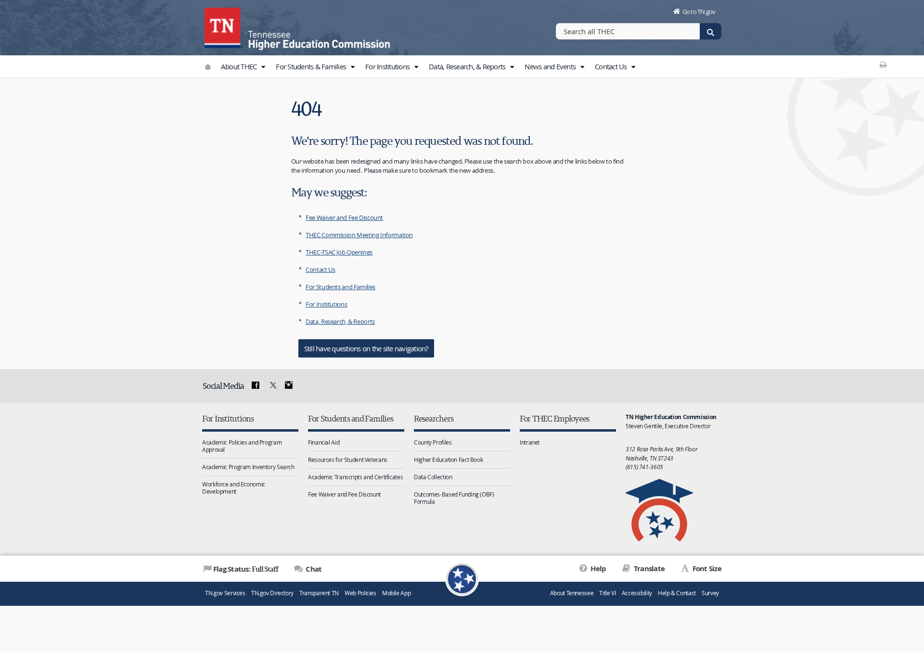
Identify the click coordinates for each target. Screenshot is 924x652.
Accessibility (637, 593)
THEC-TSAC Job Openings (339, 252)
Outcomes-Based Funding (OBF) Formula (454, 497)
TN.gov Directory (272, 593)
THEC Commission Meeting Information (359, 234)
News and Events (551, 66)
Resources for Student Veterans (347, 459)
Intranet (529, 442)
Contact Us (612, 66)
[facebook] (255, 385)
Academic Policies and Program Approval (242, 445)
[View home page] (224, 26)
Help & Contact (677, 593)
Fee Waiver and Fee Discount (344, 217)
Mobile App (396, 593)
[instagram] (288, 385)
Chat (312, 569)
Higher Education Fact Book (448, 459)
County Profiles (432, 442)
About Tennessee (571, 593)
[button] (263, 67)
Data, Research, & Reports (468, 66)
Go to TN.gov (699, 11)
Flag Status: (245, 569)
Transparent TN (319, 593)
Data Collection (433, 477)
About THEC (239, 66)
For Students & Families (311, 66)
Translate (648, 568)
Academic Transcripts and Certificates (355, 477)
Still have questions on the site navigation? (366, 348)
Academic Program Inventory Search (248, 467)
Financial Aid (323, 442)
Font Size (706, 568)
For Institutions (388, 66)
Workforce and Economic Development (233, 487)
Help (597, 568)
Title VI (607, 593)
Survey (710, 593)
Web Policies (360, 593)
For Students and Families (340, 286)
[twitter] (272, 385)
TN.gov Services (225, 593)
